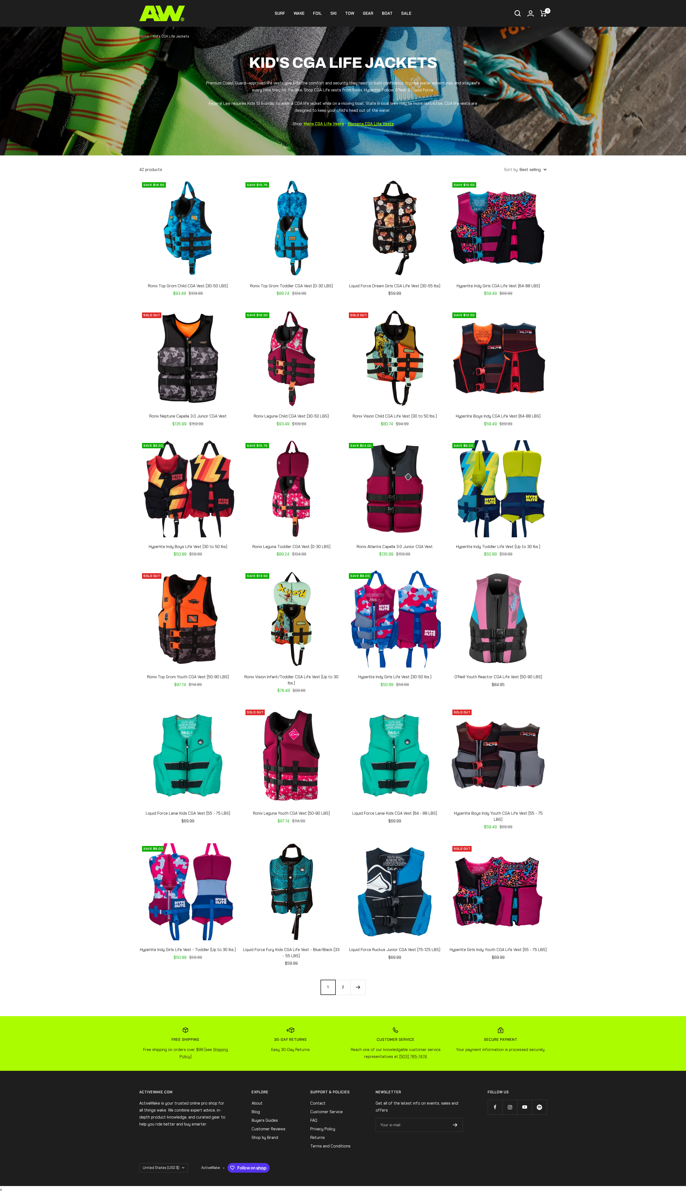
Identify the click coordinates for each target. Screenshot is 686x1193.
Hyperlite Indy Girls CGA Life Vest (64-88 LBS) (498, 286)
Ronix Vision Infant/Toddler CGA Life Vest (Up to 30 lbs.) (291, 680)
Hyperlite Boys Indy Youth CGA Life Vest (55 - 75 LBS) (498, 816)
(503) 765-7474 (413, 1056)
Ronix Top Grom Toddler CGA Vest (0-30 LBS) (291, 286)
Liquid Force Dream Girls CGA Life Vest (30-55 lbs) (394, 286)
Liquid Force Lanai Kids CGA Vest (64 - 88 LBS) (394, 813)
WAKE (299, 13)
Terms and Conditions (330, 1146)
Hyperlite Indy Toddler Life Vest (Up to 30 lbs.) (498, 546)
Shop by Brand (265, 1137)
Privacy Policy (322, 1129)
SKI (333, 13)
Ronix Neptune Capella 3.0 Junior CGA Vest (188, 416)
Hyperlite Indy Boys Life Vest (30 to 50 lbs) (188, 546)
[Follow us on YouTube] (524, 1107)
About (257, 1103)
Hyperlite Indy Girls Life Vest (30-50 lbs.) (394, 677)
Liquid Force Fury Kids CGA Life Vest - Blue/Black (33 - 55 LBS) (291, 953)
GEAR (368, 13)
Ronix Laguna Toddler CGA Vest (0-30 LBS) (291, 546)
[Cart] (543, 13)
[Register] (455, 1125)
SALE (406, 13)
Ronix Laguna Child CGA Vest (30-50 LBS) (291, 416)
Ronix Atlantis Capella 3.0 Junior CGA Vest (395, 546)
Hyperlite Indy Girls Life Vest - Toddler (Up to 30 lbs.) (188, 949)
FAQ (313, 1120)
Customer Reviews (268, 1129)
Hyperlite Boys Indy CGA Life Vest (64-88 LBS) (498, 416)
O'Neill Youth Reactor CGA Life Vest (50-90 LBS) (498, 677)
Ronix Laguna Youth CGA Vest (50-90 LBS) (291, 813)
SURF (280, 13)
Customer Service (326, 1111)
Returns (317, 1137)
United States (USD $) (161, 1167)
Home (144, 36)
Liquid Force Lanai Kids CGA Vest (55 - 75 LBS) (188, 813)
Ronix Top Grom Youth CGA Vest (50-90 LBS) (188, 677)
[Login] (530, 13)
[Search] (517, 13)
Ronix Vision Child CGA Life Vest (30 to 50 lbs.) (395, 416)
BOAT (387, 13)
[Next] (358, 987)
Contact (318, 1103)
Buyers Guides (265, 1120)
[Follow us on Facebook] (495, 1107)
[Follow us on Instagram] (509, 1107)
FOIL (317, 13)
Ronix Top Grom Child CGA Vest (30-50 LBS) (188, 286)
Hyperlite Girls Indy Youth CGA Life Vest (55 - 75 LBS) (498, 949)
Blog (256, 1111)
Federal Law (219, 103)
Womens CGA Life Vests (371, 123)
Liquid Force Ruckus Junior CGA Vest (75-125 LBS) (394, 949)
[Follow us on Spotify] (539, 1107)
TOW (349, 13)
